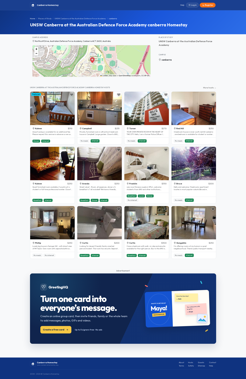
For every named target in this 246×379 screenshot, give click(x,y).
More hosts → (209, 87)
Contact (212, 362)
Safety (191, 366)
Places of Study (45, 18)
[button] (91, 59)
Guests (201, 362)
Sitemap (201, 366)
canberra (167, 59)
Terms (181, 366)
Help (211, 366)
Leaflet (105, 75)
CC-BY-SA (145, 75)
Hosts (190, 362)
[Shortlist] (71, 94)
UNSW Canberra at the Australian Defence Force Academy (80, 18)
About (181, 362)
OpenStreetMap (124, 75)
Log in (194, 5)
